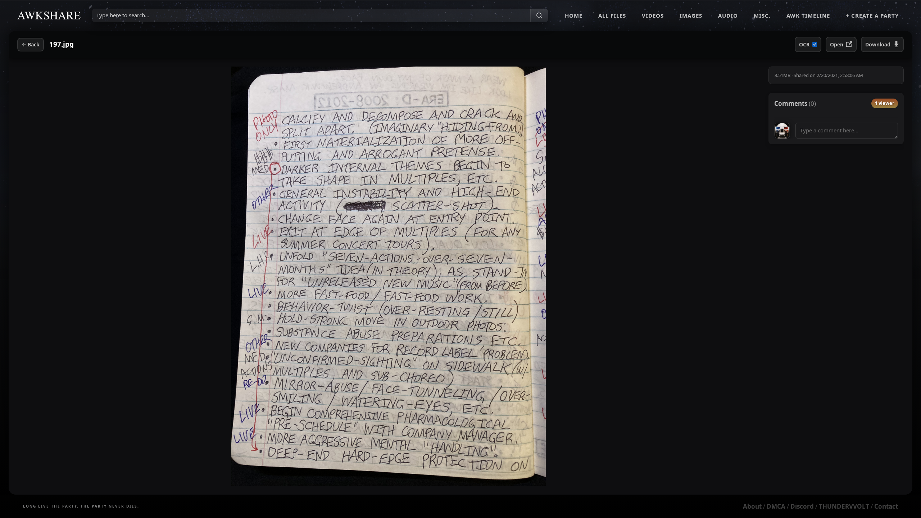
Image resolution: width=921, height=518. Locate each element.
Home (573, 15)
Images (691, 15)
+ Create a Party (872, 15)
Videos (653, 15)
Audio (728, 15)
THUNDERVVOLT (844, 506)
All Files (612, 15)
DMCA (776, 506)
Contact (886, 506)
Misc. (762, 15)
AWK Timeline (808, 15)
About (752, 506)
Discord (802, 506)
